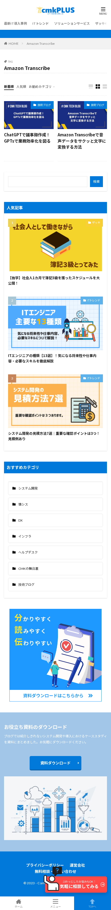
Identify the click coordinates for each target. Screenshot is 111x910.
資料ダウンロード (55, 763)
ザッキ (100, 23)
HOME (14, 43)
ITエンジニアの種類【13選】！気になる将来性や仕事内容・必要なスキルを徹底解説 (52, 358)
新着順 (9, 87)
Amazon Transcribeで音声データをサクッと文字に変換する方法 (82, 141)
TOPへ (92, 906)
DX (20, 520)
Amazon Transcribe (41, 43)
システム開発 (28, 488)
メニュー (55, 906)
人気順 (21, 87)
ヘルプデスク (28, 552)
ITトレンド (40, 23)
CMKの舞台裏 (28, 569)
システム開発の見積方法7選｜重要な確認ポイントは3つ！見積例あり (54, 436)
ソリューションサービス (72, 23)
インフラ (24, 536)
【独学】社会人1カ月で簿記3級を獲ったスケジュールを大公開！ (54, 280)
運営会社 (77, 865)
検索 (96, 181)
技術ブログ (44, 105)
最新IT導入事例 (15, 23)
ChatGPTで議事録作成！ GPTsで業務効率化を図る (27, 138)
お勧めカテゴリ (40, 87)
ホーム (19, 906)
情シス (23, 504)
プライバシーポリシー (45, 865)
